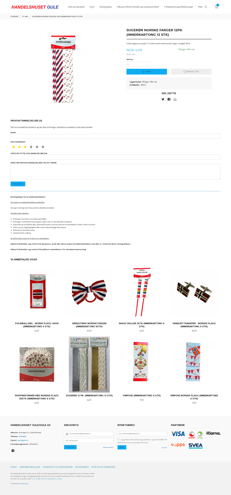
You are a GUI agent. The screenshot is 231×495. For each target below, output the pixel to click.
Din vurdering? (18, 142)
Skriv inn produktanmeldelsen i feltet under (34, 163)
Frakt (14, 467)
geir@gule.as (23, 440)
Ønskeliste (192, 71)
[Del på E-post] (175, 99)
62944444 (22, 436)
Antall (130, 60)
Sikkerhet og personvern (58, 467)
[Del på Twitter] (163, 99)
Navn (13, 133)
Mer (200, 6)
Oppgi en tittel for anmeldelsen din (29, 153)
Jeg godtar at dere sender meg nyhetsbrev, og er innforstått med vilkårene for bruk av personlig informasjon (142, 441)
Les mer (164, 448)
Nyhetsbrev (82, 467)
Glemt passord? (108, 447)
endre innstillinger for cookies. (52, 479)
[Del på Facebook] (169, 99)
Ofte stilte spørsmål (103, 467)
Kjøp (148, 71)
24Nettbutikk (24, 483)
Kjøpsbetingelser (30, 467)
